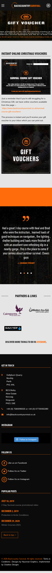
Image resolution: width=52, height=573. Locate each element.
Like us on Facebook (17, 463)
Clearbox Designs (11, 565)
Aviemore (41, 342)
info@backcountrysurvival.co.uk (20, 414)
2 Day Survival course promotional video (19, 505)
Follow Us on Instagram (18, 479)
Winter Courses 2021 (11, 525)
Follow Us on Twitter (16, 471)
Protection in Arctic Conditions (15, 515)
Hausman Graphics (30, 562)
